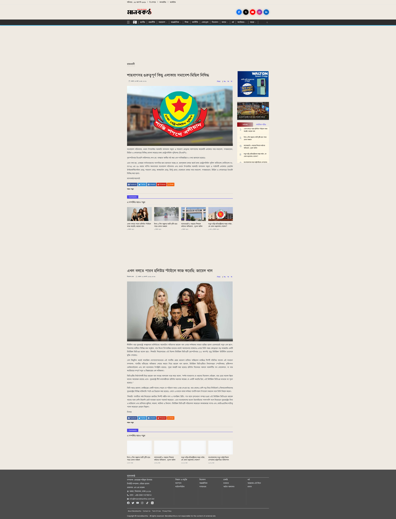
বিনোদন (215, 22)
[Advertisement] (189, 45)
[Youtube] (137, 503)
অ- (228, 81)
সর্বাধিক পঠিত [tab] (261, 124)
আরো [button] (252, 22)
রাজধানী (131, 64)
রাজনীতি (152, 22)
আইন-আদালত (228, 486)
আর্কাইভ (173, 2)
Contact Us (146, 511)
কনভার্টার (163, 2)
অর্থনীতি (195, 22)
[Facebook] (128, 503)
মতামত (226, 483)
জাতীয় (142, 22)
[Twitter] (133, 503)
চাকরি (225, 479)
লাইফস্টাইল (179, 486)
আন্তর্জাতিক (203, 483)
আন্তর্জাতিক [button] (175, 22)
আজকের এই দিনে (254, 483)
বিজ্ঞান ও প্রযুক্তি (181, 479)
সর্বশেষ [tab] (245, 124)
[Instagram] (142, 503)
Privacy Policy (166, 511)
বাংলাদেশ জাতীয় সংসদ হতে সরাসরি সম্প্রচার (252, 117)
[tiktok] (147, 503)
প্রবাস (250, 486)
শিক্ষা (187, 22)
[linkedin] (152, 503)
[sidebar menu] (129, 22)
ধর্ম (233, 22)
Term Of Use (156, 511)
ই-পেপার (153, 2)
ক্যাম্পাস (178, 483)
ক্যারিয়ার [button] (240, 22)
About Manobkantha (134, 511)
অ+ (225, 81)
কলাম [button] (224, 22)
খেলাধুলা (205, 22)
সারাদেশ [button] (162, 22)
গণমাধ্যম (202, 486)
